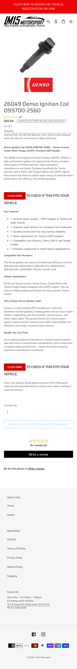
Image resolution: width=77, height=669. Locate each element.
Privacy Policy (14, 557)
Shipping (8, 131)
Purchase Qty (10, 405)
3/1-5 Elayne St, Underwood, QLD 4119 (28, 604)
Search (11, 515)
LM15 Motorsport (42, 657)
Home (10, 505)
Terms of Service (16, 548)
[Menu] (71, 21)
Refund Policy (15, 567)
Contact (11, 539)
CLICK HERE (15, 196)
